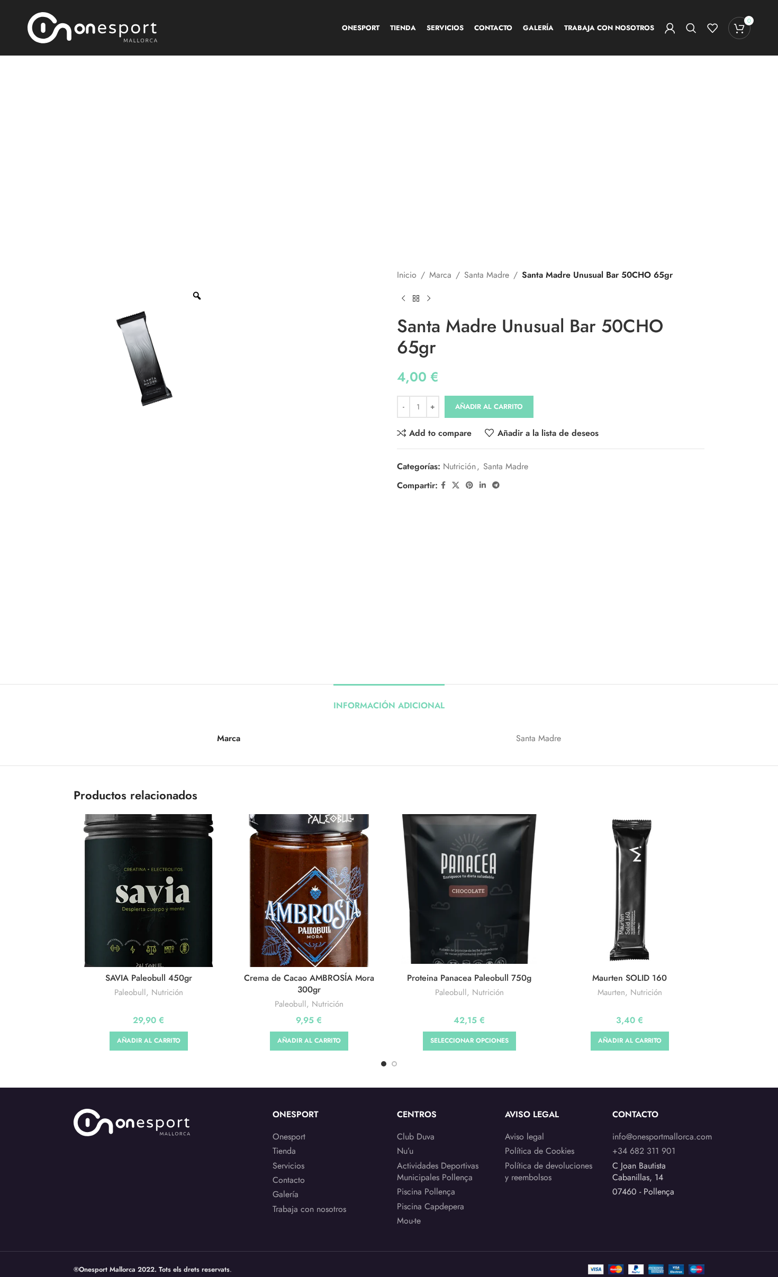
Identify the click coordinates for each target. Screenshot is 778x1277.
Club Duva (416, 1137)
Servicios (288, 1166)
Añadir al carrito (489, 407)
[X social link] (456, 485)
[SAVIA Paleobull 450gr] (148, 891)
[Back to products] (416, 299)
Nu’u (405, 1151)
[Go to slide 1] (383, 1063)
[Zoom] (196, 295)
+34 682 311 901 (643, 1151)
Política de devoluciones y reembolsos (548, 1171)
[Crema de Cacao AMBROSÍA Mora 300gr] (309, 891)
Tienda (284, 1151)
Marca (440, 275)
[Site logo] (92, 27)
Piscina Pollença (426, 1192)
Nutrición (459, 466)
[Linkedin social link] (482, 485)
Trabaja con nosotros (309, 1209)
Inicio (407, 275)
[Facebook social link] (443, 485)
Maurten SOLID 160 (629, 978)
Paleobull (130, 992)
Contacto (289, 1180)
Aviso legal (524, 1137)
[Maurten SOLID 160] (629, 889)
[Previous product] (403, 299)
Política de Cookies (539, 1151)
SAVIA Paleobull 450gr (148, 978)
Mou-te (409, 1221)
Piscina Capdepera (430, 1206)
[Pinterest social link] (469, 485)
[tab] (389, 700)
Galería (285, 1194)
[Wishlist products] (712, 28)
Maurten (611, 992)
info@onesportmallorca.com (662, 1136)
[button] (149, 1041)
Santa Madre (486, 275)
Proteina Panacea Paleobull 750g (469, 978)
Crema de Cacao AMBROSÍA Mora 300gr (309, 984)
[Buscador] (691, 28)
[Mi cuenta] (670, 28)
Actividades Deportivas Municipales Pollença (437, 1171)
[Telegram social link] (496, 485)
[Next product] (428, 299)
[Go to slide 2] (394, 1063)
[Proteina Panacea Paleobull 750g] (469, 889)
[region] (137, 1194)
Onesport (289, 1137)
